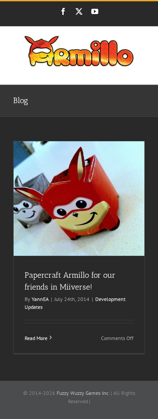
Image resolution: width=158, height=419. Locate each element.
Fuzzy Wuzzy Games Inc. (83, 393)
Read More (36, 338)
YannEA (40, 299)
